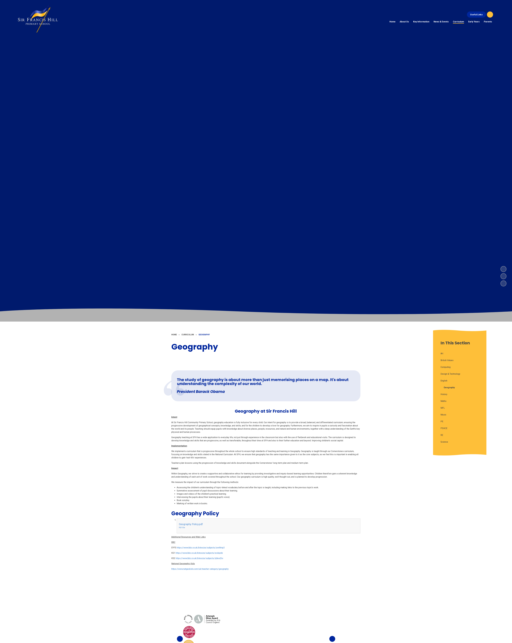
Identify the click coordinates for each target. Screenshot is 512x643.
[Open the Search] (490, 14)
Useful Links (476, 14)
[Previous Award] (180, 639)
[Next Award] (332, 639)
